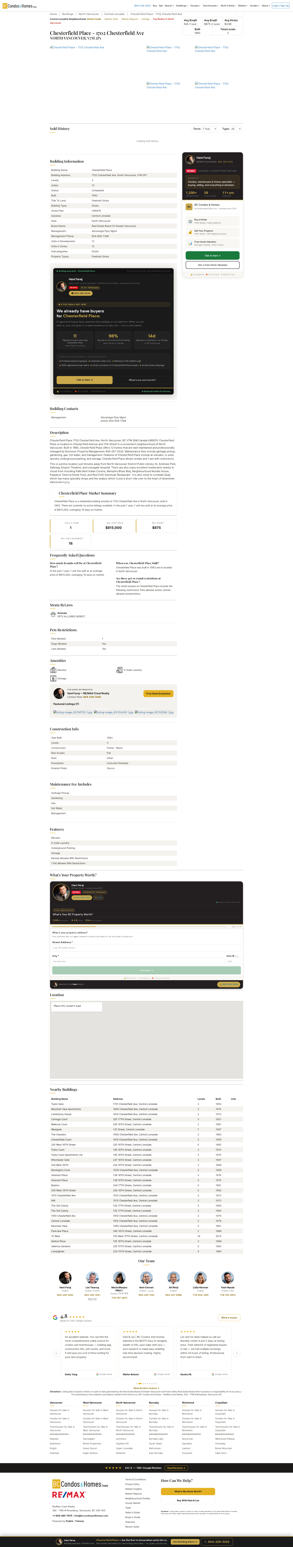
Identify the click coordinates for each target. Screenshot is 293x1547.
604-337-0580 (173, 1295)
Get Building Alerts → (185, 1541)
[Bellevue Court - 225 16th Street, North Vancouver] (232, 1124)
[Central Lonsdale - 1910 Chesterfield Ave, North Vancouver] (232, 1220)
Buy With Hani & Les (188, 1500)
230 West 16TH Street (63, 1190)
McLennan (187, 1438)
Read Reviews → (176, 1468)
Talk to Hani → (84, 379)
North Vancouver (89, 14)
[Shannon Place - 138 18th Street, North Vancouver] (232, 1175)
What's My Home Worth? (188, 1491)
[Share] (240, 13)
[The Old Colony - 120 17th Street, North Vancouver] (232, 1205)
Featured (130, 1522)
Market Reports (130, 19)
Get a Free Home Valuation (212, 265)
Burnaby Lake (156, 1438)
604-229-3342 (142, 5)
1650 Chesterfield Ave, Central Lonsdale (135, 1109)
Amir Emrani (146, 1287)
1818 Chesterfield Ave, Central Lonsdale (135, 1139)
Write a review (229, 1317)
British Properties (92, 1443)
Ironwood (187, 1453)
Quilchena (55, 1443)
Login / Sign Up (281, 5)
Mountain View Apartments (66, 1109)
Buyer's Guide (132, 1517)
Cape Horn (221, 1453)
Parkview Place (59, 1231)
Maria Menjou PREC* (119, 1289)
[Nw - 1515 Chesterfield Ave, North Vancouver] (232, 1200)
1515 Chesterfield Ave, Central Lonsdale (135, 1195)
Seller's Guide (132, 1512)
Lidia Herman (200, 1287)
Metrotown (155, 1448)
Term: (197, 128)
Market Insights (133, 1489)
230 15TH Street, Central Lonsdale (132, 1251)
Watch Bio (92, 1299)
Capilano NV (122, 1443)
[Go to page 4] (145, 1383)
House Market (132, 1503)
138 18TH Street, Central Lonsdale (132, 1175)
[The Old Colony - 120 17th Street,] (232, 1210)
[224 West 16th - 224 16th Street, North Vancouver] (232, 1164)
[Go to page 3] (143, 1383)
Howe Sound (90, 1448)
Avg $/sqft (190, 20)
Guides (254, 5)
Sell (161, 5)
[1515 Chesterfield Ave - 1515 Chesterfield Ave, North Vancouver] (232, 1195)
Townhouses (210, 5)
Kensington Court (60, 1170)
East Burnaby (156, 1453)
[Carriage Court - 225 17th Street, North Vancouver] (232, 1119)
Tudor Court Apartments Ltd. (67, 1154)
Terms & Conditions (135, 1479)
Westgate (56, 1129)
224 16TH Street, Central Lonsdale (132, 1164)
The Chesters (58, 1134)
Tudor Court (57, 1149)
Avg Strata (231, 20)
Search (168, 5)
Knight (53, 1448)
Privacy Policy (132, 1484)
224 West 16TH (59, 1164)
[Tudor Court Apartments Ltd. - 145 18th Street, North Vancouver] (232, 1154)
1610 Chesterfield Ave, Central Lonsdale (135, 1114)
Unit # (232, 955)
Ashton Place (58, 1241)
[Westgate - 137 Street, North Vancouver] (232, 1129)
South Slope (155, 1443)
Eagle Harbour (90, 1453)
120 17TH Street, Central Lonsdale (132, 1205)
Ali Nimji (173, 1287)
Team (128, 1507)
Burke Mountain (223, 1448)
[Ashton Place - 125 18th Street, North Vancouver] (232, 1241)
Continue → (146, 970)
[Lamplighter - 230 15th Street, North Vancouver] (232, 1251)
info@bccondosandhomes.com (91, 1515)
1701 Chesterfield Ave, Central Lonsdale (135, 1103)
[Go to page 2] (140, 1383)
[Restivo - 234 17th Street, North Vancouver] (232, 1185)
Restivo (55, 1185)
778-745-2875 (228, 1295)
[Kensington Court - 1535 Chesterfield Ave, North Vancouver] (232, 1170)
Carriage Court (59, 1119)
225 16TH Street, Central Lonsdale (132, 1124)
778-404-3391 (201, 1295)
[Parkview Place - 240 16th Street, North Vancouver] (232, 1231)
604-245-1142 (146, 1295)
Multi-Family (227, 5)
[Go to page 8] (154, 1383)
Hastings (54, 1453)
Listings (145, 19)
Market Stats (111, 19)
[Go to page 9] (156, 1383)
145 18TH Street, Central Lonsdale (132, 1149)
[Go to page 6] (149, 1383)
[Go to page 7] (152, 1383)
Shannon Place (59, 1175)
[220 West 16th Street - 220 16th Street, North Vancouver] (232, 1144)
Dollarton (120, 1453)
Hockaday (220, 1443)
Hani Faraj (65, 1287)
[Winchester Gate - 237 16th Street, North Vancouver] (232, 1159)
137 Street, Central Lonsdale (129, 1129)
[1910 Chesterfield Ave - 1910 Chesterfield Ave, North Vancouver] (232, 1215)
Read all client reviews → (146, 1388)
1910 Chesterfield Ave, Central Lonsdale (135, 1215)
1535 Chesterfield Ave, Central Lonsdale (135, 1170)
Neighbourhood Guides (137, 1498)
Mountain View (59, 1225)
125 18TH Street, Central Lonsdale (132, 1241)
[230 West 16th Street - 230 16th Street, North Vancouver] (232, 1190)
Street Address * (62, 942)
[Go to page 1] (136, 1383)
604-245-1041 (92, 1295)
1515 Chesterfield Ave (63, 1195)
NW (53, 1200)
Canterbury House (61, 1114)
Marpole (54, 1438)
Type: (226, 128)
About (265, 5)
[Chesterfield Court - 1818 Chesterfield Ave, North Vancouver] (232, 1139)
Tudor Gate (57, 1103)
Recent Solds (132, 1526)
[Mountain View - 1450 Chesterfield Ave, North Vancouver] (232, 1225)
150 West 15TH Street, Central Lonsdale (135, 1236)
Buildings (181, 5)
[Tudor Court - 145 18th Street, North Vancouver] (232, 1149)
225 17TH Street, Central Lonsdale (132, 1119)
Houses (194, 5)
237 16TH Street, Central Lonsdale (132, 1159)
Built (197, 29)
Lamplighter (57, 1251)
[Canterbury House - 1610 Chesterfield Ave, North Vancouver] (232, 1114)
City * (55, 955)
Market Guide (94, 19)
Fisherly (79, 1521)
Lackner (186, 1448)
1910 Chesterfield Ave (63, 1215)
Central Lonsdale (114, 14)
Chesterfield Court (61, 1139)
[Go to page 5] (147, 1383)
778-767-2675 (119, 1297)
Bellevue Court (59, 1124)
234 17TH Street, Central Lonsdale (132, 1185)
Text (99, 897)
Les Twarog (92, 1287)
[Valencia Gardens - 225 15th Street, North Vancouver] (232, 1246)
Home (53, 14)
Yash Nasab (228, 1287)
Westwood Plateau (225, 1438)
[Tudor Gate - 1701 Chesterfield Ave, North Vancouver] (232, 1103)
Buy (155, 5)
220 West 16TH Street (63, 1144)
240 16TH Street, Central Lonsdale (132, 1231)
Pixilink (69, 1521)
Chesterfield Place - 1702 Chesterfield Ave (156, 14)
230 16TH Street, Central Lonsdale (132, 1190)
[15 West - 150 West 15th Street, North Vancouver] (232, 1236)
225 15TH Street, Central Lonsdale (132, 1246)
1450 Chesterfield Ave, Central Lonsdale (135, 1225)
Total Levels (227, 29)
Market (242, 5)
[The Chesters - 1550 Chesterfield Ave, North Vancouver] (232, 1134)
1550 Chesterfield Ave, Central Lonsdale (135, 1134)
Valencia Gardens (60, 1246)
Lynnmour (121, 1438)
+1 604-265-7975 (62, 1515)
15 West (55, 1236)
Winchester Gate (60, 1159)
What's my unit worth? (142, 379)
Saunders (187, 1443)
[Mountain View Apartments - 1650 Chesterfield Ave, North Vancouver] (232, 1109)
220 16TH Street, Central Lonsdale (132, 1144)
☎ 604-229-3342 (80, 293)
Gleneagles (89, 1438)
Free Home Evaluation (158, 693)
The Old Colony (59, 1205)
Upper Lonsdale (124, 1448)
